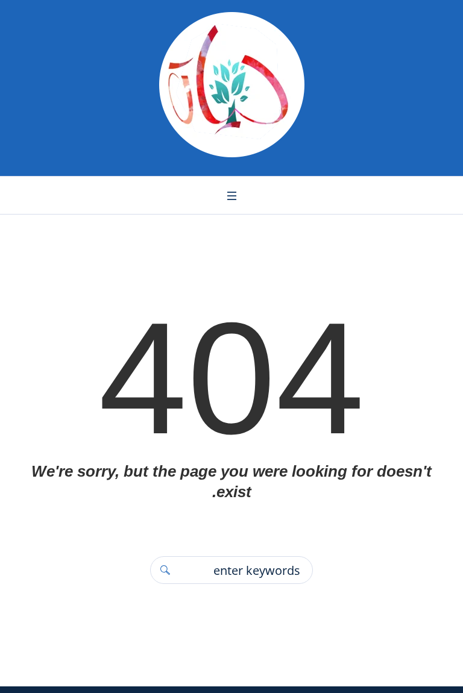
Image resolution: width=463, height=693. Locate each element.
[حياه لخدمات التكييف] (231, 85)
